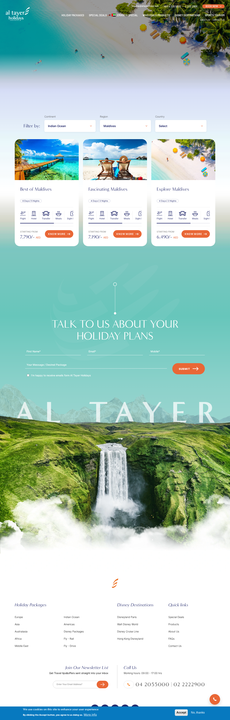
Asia (17, 624)
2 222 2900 (191, 6)
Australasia (21, 631)
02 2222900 (189, 684)
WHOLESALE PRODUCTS (156, 15)
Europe (19, 617)
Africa (18, 638)
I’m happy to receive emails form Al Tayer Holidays (61, 375)
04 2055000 (153, 684)
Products (173, 624)
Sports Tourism (215, 15)
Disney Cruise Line (128, 631)
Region (104, 116)
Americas (69, 624)
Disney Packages (74, 631)
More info (90, 714)
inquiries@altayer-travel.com (145, 6)
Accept (181, 712)
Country (160, 116)
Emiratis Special (127, 15)
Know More (56, 233)
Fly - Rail (69, 638)
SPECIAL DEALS (98, 15)
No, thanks (198, 712)
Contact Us (174, 645)
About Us (173, 631)
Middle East (21, 645)
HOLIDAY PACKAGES (72, 15)
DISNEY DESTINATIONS (187, 15)
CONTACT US (219, 20)
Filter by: (32, 126)
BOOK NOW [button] (212, 6)
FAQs (171, 638)
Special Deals (176, 617)
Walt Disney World (127, 624)
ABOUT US (205, 20)
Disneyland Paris (127, 617)
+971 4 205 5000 (172, 6)
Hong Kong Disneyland (130, 638)
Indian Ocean (71, 617)
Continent (50, 116)
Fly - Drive (70, 645)
